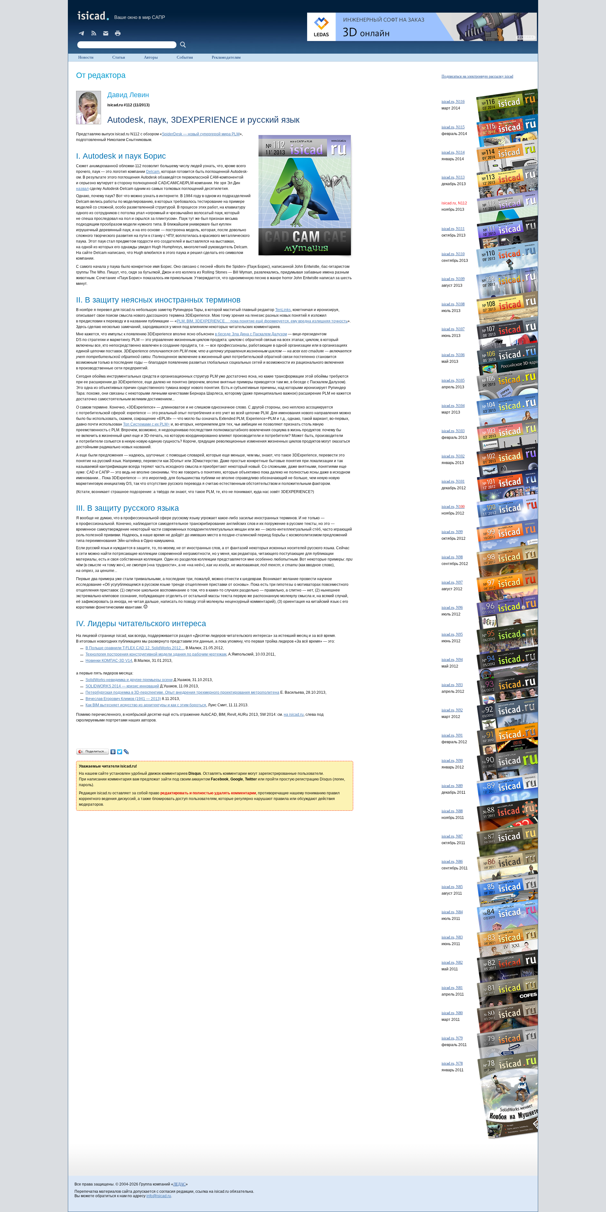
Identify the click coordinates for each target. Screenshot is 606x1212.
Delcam (152, 171)
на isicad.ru (294, 714)
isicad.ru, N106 (453, 355)
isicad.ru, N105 (453, 380)
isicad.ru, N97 (452, 582)
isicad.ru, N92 (452, 710)
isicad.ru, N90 (452, 760)
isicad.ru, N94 (452, 659)
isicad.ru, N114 (453, 152)
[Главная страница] (92, 15)
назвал (82, 188)
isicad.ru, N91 (452, 735)
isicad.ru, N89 (452, 786)
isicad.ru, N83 (452, 937)
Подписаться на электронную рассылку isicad (477, 76)
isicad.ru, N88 (452, 811)
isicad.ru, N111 (453, 229)
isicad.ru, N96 (452, 607)
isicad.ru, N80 (452, 1013)
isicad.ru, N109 (453, 279)
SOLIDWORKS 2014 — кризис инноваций (122, 686)
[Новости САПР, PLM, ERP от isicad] (93, 33)
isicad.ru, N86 (452, 861)
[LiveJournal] (126, 752)
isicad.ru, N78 (452, 1063)
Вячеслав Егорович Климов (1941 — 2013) (123, 699)
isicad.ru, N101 (453, 481)
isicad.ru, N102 (453, 456)
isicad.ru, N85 (452, 887)
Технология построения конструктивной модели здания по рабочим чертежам (156, 654)
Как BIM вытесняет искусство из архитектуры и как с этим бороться (146, 705)
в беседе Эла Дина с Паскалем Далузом (251, 334)
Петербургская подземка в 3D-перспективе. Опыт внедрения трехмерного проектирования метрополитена (182, 692)
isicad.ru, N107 (453, 329)
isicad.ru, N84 (452, 912)
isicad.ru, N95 (452, 634)
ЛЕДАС (179, 1184)
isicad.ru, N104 (453, 405)
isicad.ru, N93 (452, 685)
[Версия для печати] (117, 33)
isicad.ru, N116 (453, 101)
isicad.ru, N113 (453, 177)
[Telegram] (81, 33)
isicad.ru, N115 (453, 127)
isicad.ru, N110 (453, 254)
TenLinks (283, 310)
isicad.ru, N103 (453, 431)
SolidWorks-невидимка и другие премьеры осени (129, 680)
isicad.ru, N (453, 506)
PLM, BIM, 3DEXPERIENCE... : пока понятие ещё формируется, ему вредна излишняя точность (262, 321)
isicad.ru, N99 (452, 532)
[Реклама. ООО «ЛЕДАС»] (422, 27)
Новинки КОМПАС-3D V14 (109, 660)
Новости (85, 57)
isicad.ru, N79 (452, 1038)
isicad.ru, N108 (453, 304)
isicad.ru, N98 (452, 557)
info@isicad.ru (158, 1196)
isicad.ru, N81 (452, 987)
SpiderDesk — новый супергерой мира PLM (201, 134)
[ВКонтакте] (113, 752)
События (185, 57)
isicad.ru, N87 (452, 836)
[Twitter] (119, 752)
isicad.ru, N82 (452, 962)
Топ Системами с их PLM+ (146, 424)
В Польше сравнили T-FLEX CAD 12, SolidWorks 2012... (135, 648)
